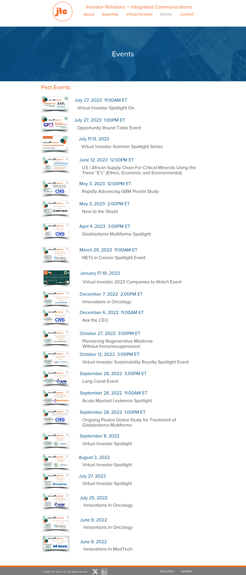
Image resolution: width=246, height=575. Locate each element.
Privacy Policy (167, 571)
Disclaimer (186, 571)
